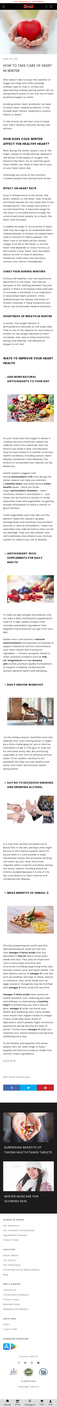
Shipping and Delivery (15, 1309)
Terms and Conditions (16, 1294)
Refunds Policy (11, 1304)
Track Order (10, 1329)
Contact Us (9, 1290)
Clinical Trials (11, 1239)
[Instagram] (32, 1362)
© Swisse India (28, 1381)
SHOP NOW (9, 1060)
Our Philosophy (12, 1265)
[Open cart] (51, 6)
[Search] (46, 6)
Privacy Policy (11, 1299)
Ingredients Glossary (15, 1235)
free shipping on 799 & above (28, 1)
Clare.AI (34, 1386)
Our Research (11, 1225)
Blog (5, 1274)
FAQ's (6, 1324)
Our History (9, 1260)
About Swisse (10, 1255)
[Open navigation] (3, 6)
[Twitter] (25, 1362)
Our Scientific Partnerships (18, 1230)
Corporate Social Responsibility (21, 1269)
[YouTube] (38, 1362)
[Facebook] (19, 1362)
